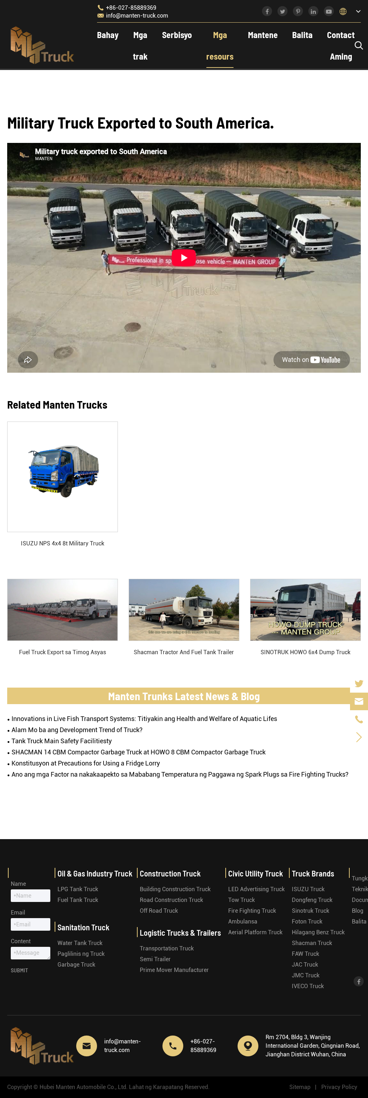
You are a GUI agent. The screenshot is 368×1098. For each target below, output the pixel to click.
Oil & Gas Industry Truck (95, 873)
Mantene (263, 34)
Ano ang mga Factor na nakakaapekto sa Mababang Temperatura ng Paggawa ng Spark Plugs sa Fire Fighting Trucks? (180, 774)
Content (21, 941)
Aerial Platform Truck (255, 932)
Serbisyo (177, 34)
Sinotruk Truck (310, 910)
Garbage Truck (76, 964)
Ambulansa (242, 921)
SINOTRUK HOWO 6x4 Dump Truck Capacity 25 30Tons (305, 653)
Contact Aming (341, 45)
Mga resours (220, 45)
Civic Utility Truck (255, 873)
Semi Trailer (155, 959)
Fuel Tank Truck (78, 900)
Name (18, 883)
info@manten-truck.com (132, 15)
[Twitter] (359, 683)
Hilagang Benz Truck (318, 932)
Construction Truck (170, 873)
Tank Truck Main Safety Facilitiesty (62, 741)
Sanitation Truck (84, 927)
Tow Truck (241, 900)
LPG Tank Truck (78, 889)
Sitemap (299, 1087)
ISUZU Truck (308, 889)
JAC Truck (305, 964)
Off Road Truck (159, 910)
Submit (19, 970)
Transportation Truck (167, 948)
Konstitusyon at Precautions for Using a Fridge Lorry (86, 763)
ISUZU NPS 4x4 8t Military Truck (62, 543)
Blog (357, 910)
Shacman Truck (312, 943)
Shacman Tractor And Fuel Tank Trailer (184, 652)
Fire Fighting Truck (252, 910)
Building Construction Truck (175, 889)
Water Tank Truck (80, 943)
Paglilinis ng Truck (81, 953)
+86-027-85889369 (126, 7)
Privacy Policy (339, 1087)
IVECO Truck (308, 986)
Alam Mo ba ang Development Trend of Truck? (77, 730)
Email (18, 912)
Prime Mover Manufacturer (174, 970)
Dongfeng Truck (312, 900)
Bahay (108, 34)
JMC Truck (305, 975)
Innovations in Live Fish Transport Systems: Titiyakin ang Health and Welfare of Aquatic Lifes (144, 718)
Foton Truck (307, 921)
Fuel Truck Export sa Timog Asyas (62, 652)
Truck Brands (313, 873)
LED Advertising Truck (256, 889)
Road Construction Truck (171, 900)
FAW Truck (305, 953)
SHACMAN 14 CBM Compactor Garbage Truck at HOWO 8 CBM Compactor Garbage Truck (139, 752)
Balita (302, 34)
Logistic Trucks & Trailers (180, 932)
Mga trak (140, 45)
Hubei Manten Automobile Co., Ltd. (84, 1087)
